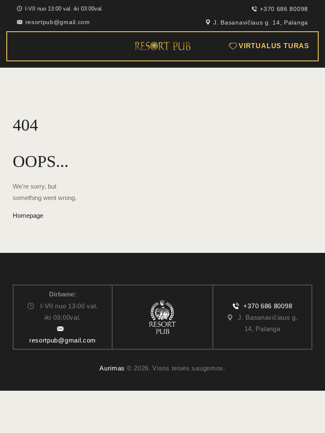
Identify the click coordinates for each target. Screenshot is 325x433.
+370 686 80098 (267, 306)
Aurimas (112, 368)
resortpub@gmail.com (62, 340)
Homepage (28, 215)
